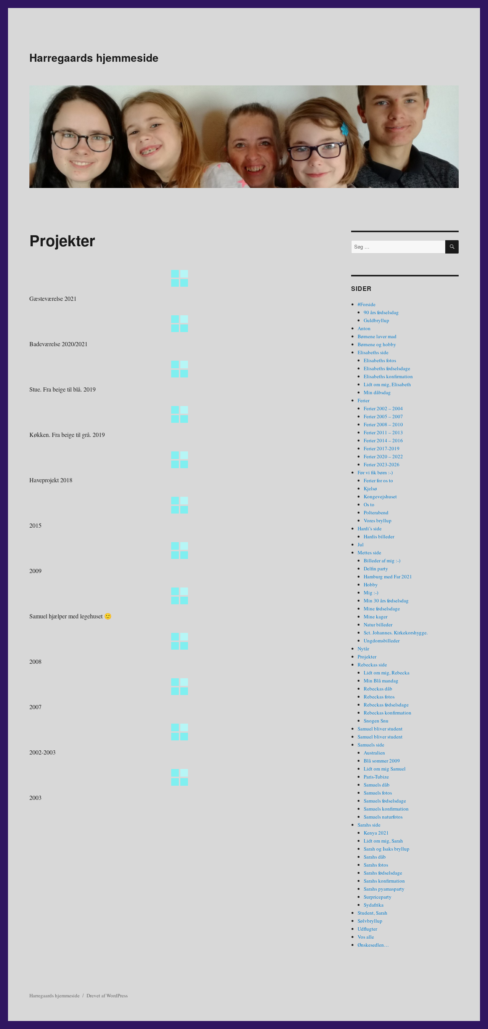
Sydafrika (374, 904)
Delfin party (376, 568)
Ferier (363, 400)
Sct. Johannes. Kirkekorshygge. (396, 632)
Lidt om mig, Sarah (383, 840)
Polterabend (376, 512)
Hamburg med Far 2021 (388, 576)
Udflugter (367, 928)
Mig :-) (371, 592)
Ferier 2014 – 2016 (383, 440)
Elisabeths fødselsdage (387, 368)
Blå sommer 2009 (382, 760)
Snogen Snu (376, 720)
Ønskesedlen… (373, 944)
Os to (369, 504)
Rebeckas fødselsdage (386, 704)
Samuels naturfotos (383, 816)
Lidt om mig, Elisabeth (387, 384)
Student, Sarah (372, 912)
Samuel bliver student (380, 728)
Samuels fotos (378, 792)
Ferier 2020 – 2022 (383, 456)
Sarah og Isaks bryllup (386, 848)
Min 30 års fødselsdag (386, 600)
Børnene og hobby (377, 344)
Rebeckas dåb (378, 688)
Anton (364, 328)
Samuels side (371, 744)
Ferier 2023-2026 (382, 464)
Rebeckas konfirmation (387, 712)
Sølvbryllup (370, 920)
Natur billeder (378, 624)
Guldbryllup (376, 320)
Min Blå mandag (381, 680)
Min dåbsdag (377, 392)
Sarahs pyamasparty (384, 888)
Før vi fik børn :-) (375, 472)
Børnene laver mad (377, 336)
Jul (361, 544)
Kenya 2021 (376, 832)
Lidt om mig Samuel (385, 768)
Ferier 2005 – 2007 (383, 416)
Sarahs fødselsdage (383, 872)
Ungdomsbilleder (382, 640)
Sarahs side (369, 824)
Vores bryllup (378, 520)
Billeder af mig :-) (382, 560)
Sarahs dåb (375, 856)
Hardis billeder (379, 536)
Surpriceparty (378, 896)
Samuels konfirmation (386, 808)
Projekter (367, 656)
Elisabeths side (373, 352)
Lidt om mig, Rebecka (386, 672)
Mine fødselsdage (382, 608)
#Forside (367, 304)
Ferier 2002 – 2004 (383, 408)
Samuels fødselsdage (385, 800)
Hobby (371, 584)
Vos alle (366, 936)
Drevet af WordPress (107, 995)
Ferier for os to (378, 480)
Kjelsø (370, 488)
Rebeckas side (372, 664)
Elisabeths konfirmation (388, 376)
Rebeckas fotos (379, 696)
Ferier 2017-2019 (382, 448)
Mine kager (375, 616)
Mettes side (369, 552)
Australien (374, 752)
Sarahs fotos (376, 864)
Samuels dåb (377, 784)
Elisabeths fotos (380, 360)
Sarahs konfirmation (384, 880)
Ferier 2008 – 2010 (383, 424)
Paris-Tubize (376, 776)
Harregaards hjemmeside (94, 57)
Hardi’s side (370, 528)
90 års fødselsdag (381, 312)
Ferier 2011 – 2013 (383, 432)
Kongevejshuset (380, 496)
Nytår (363, 648)
